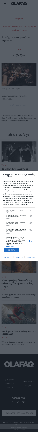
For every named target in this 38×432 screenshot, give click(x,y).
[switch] (30, 216)
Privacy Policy (30, 257)
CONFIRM (11, 250)
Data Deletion (7, 257)
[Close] (34, 175)
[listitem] (19, 211)
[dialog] (19, 216)
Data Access (19, 257)
